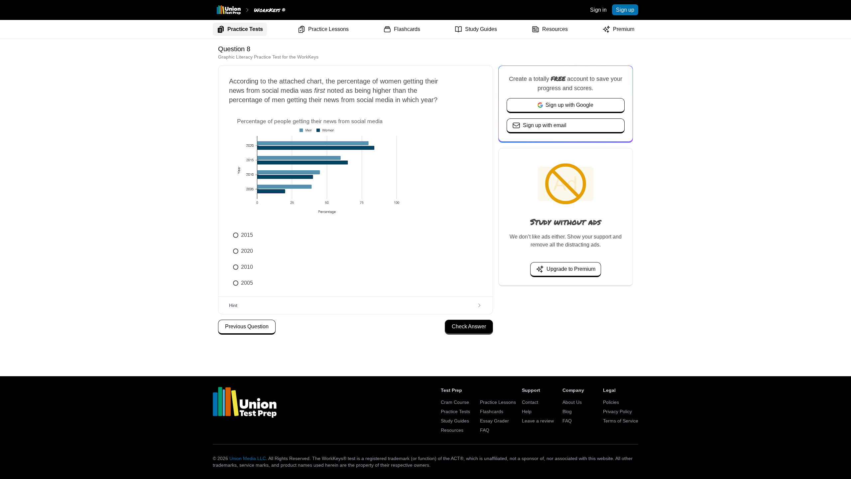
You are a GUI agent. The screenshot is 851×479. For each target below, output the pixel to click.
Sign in (598, 10)
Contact (530, 402)
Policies (611, 402)
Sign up (625, 10)
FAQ (484, 430)
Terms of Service (620, 420)
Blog (567, 411)
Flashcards (407, 29)
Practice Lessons (328, 29)
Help (527, 411)
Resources (555, 29)
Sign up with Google (569, 105)
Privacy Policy (617, 411)
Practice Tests (245, 29)
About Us (572, 402)
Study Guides (481, 29)
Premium (623, 29)
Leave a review (538, 420)
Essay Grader (494, 420)
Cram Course (455, 402)
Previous (247, 326)
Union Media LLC (247, 458)
